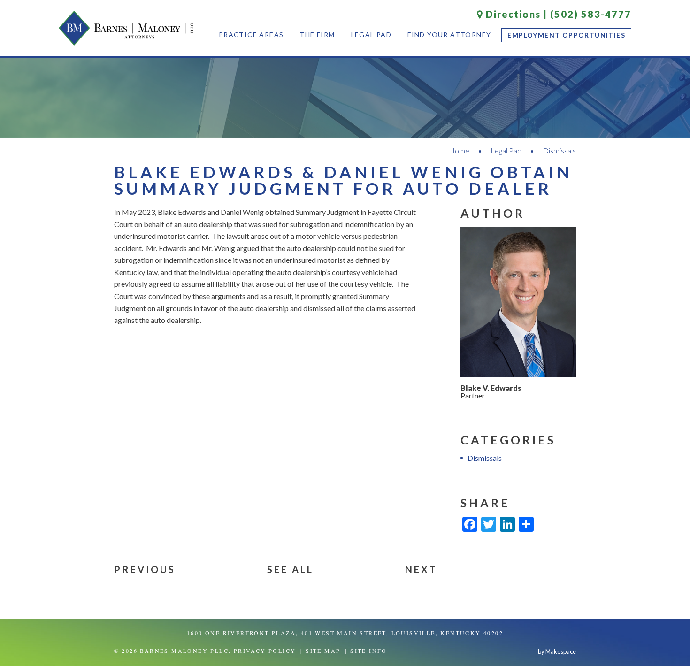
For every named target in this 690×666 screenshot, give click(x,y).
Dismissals (559, 150)
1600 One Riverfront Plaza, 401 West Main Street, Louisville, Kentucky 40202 (345, 632)
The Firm (317, 34)
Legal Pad (371, 34)
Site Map (323, 650)
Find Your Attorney (449, 34)
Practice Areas (251, 34)
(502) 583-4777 (590, 14)
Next (421, 569)
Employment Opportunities (566, 35)
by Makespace (557, 651)
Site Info (368, 650)
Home (459, 150)
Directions (512, 14)
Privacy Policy (265, 650)
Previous (145, 569)
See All (290, 569)
